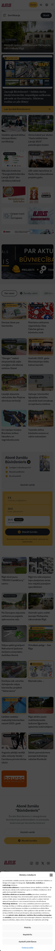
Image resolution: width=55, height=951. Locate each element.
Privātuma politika (27, 947)
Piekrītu (27, 927)
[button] (51, 875)
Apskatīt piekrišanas (27, 941)
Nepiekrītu (27, 934)
